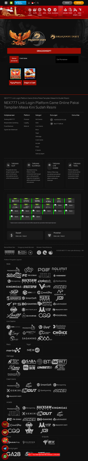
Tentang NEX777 (9, 119)
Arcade (65, 13)
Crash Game (60, 14)
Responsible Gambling (11, 123)
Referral (26, 126)
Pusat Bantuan (8, 126)
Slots (35, 13)
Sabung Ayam (80, 14)
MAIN (16, 74)
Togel (49, 13)
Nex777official (58, 124)
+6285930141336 (60, 120)
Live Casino (40, 14)
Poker (70, 13)
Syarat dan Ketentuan (11, 130)
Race (44, 13)
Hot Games (30, 14)
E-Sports (75, 14)
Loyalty (26, 123)
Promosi (26, 119)
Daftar (78, 3)
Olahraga (55, 13)
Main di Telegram (19, 2)
